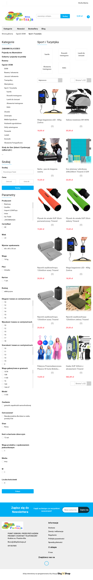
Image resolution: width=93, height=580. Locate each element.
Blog (43, 29)
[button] (53, 523)
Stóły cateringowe (11, 127)
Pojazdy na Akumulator (12, 53)
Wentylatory (8, 84)
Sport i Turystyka (10, 88)
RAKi (8, 107)
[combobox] (49, 80)
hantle (9, 92)
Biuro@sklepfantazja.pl (17, 542)
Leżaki (6, 135)
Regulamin (52, 535)
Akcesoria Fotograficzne (13, 143)
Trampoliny (8, 80)
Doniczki (7, 139)
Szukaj (17, 188)
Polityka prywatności (56, 539)
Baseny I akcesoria (11, 72)
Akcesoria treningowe (15, 103)
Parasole (7, 131)
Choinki (7, 112)
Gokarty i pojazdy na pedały (14, 57)
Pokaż (17, 491)
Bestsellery (33, 29)
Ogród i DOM (7, 65)
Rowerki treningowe (14, 96)
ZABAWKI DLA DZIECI (11, 49)
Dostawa (51, 528)
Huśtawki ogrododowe (12, 123)
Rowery (5, 61)
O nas (50, 552)
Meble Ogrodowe (10, 119)
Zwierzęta (8, 116)
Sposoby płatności (55, 542)
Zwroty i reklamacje (55, 531)
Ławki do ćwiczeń (13, 99)
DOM (6, 69)
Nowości (21, 29)
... (2, 154)
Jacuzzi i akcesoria (11, 76)
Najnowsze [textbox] (42, 80)
